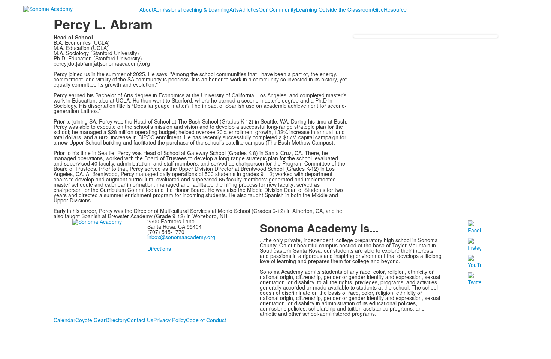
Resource (395, 9)
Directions (159, 248)
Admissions (166, 9)
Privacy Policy (169, 320)
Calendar (64, 320)
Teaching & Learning (204, 9)
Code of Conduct (206, 320)
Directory (116, 320)
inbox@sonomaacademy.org (181, 237)
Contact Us (140, 320)
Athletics (249, 9)
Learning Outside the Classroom (334, 9)
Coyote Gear (90, 320)
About (146, 9)
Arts (234, 9)
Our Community (277, 9)
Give (378, 9)
